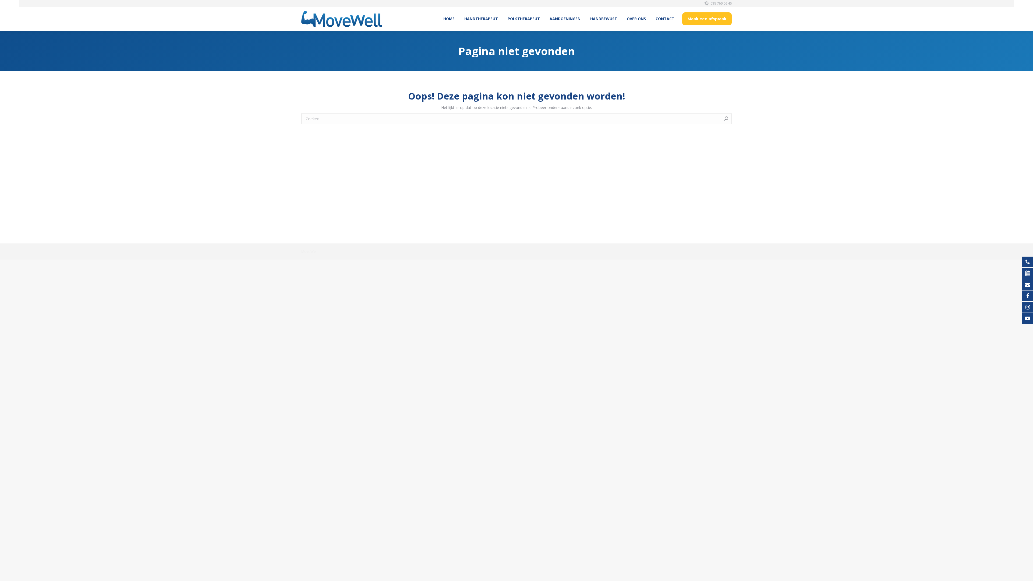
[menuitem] (449, 19)
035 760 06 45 (721, 3)
